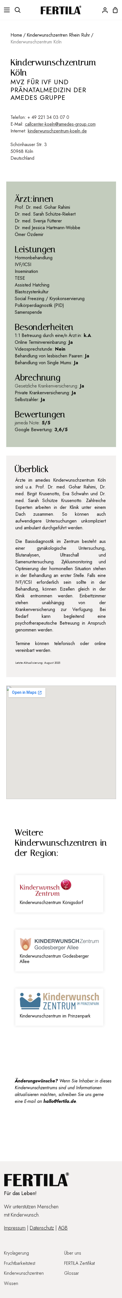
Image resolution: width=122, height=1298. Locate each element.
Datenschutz (42, 1228)
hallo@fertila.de (59, 1101)
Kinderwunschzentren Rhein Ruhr (58, 35)
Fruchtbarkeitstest (19, 1263)
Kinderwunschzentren (24, 1273)
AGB (63, 1228)
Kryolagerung (16, 1253)
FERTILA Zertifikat (79, 1263)
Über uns (72, 1253)
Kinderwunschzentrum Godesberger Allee (54, 958)
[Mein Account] (103, 10)
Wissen (11, 1283)
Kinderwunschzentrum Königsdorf (51, 902)
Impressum (15, 1228)
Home (16, 35)
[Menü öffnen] (5, 10)
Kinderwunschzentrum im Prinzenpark (55, 1016)
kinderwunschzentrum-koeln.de (57, 131)
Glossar (71, 1273)
